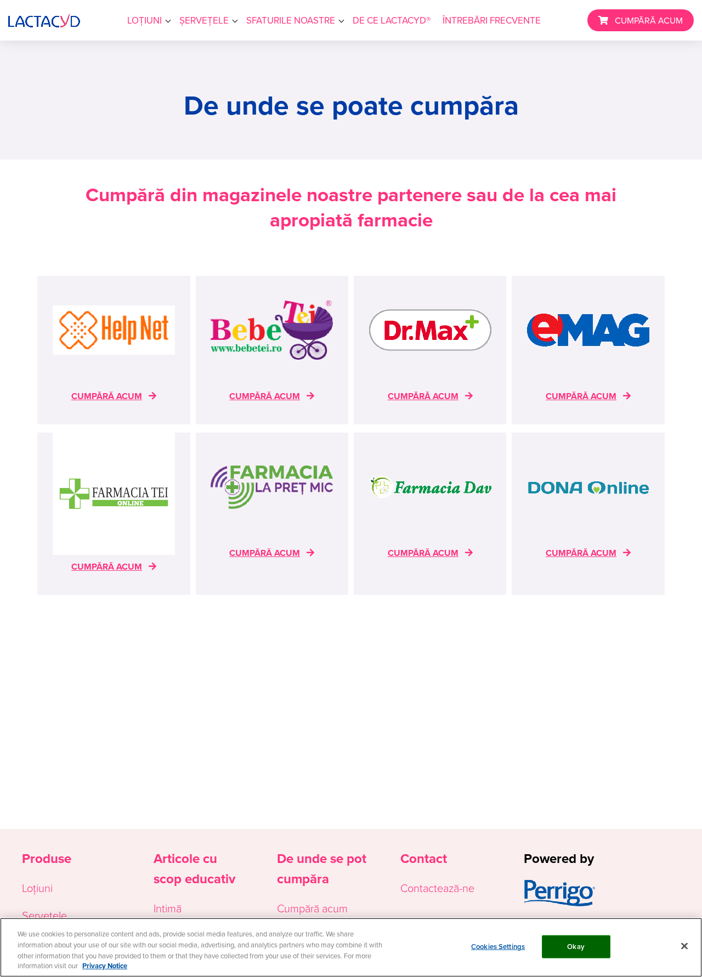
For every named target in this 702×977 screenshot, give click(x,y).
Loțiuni (37, 887)
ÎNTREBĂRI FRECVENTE (492, 20)
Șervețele (44, 915)
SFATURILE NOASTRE (290, 20)
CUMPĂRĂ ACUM (649, 20)
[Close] (684, 946)
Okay (576, 946)
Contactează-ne (437, 887)
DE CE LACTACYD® (392, 20)
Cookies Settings (498, 946)
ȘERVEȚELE (204, 20)
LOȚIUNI (144, 20)
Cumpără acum (312, 908)
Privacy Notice (104, 966)
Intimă (168, 908)
